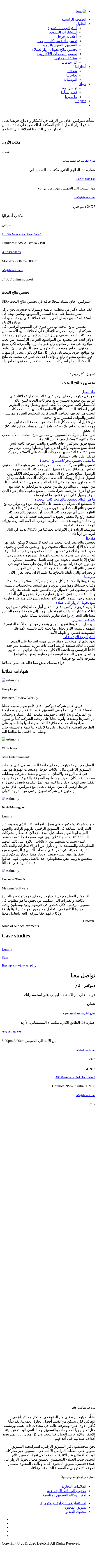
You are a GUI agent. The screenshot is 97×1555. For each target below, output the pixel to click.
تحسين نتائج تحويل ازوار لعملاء (54, 49)
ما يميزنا (71, 97)
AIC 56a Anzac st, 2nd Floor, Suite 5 (22, 234)
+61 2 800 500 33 (11, 252)
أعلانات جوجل (66, 36)
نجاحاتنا (71, 75)
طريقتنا (89, 577)
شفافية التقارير (84, 620)
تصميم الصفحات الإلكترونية (57, 54)
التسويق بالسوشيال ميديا (58, 45)
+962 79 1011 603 (11, 1031)
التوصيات (70, 79)
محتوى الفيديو (76, 1512)
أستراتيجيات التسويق (61, 28)
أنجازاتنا (80, 67)
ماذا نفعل (88, 392)
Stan (5, 957)
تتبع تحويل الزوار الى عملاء (75, 602)
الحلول (81, 24)
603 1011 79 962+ (85, 179)
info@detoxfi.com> (84, 197)
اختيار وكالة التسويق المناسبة (64, 1495)
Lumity (7, 949)
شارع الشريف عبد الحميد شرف (79, 160)
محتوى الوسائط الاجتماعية (66, 1491)
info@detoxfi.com (85, 1050)
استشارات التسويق (63, 32)
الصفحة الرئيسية (74, 19)
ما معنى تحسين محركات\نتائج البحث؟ (67, 460)
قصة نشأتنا (69, 92)
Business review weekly (19, 966)
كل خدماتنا (69, 62)
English (80, 101)
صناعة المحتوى (65, 58)
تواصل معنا (69, 88)
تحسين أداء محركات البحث (57, 41)
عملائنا (72, 71)
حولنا (82, 84)
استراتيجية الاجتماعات (79, 637)
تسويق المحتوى (74, 1507)
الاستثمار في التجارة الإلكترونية (63, 1503)
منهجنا (90, 538)
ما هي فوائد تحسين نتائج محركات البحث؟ (65, 499)
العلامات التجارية (73, 1486)
